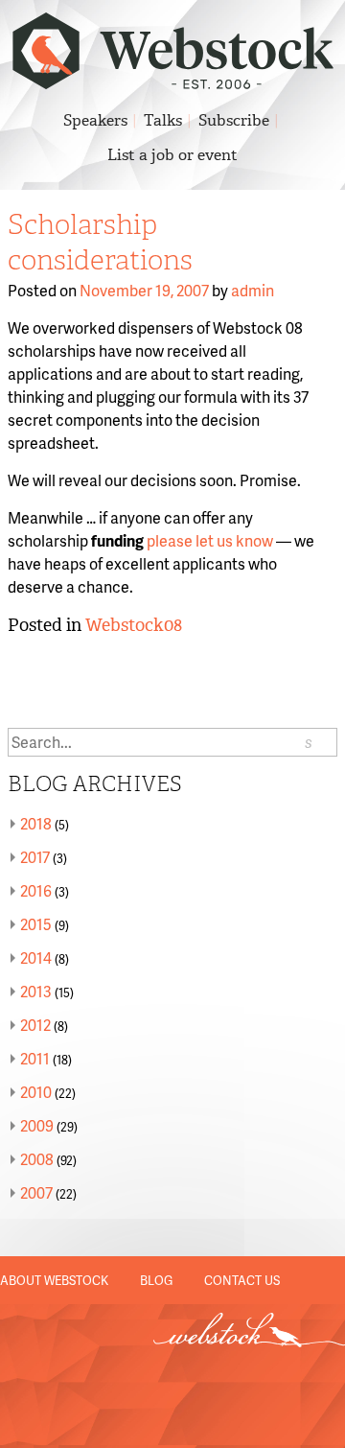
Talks (163, 120)
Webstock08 (133, 625)
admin (252, 290)
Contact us (242, 1280)
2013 (36, 991)
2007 (36, 1192)
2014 (36, 957)
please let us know (210, 540)
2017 (35, 857)
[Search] (308, 742)
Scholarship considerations (100, 242)
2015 (36, 924)
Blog (156, 1280)
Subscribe (233, 120)
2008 (37, 1159)
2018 (36, 823)
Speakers (95, 120)
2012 (35, 1025)
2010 (36, 1092)
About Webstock (54, 1280)
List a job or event (172, 155)
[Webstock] (173, 79)
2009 (37, 1125)
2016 (36, 890)
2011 (35, 1058)
